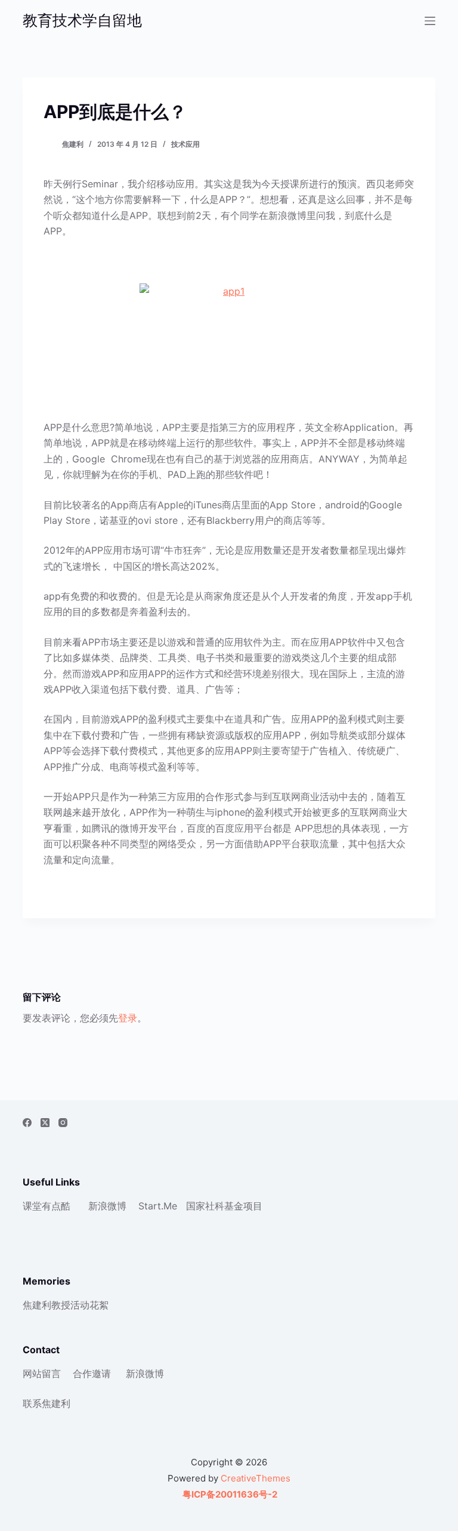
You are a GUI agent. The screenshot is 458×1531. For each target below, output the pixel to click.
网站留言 (42, 1373)
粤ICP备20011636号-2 (229, 1494)
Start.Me (157, 1206)
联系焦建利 (46, 1403)
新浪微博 (107, 1206)
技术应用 (185, 144)
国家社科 (205, 1206)
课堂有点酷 (46, 1206)
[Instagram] (62, 1122)
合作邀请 (92, 1373)
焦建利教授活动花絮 (66, 1305)
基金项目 (243, 1206)
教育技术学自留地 (82, 20)
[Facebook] (27, 1122)
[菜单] (430, 21)
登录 (127, 1018)
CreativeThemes (255, 1478)
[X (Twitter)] (45, 1122)
